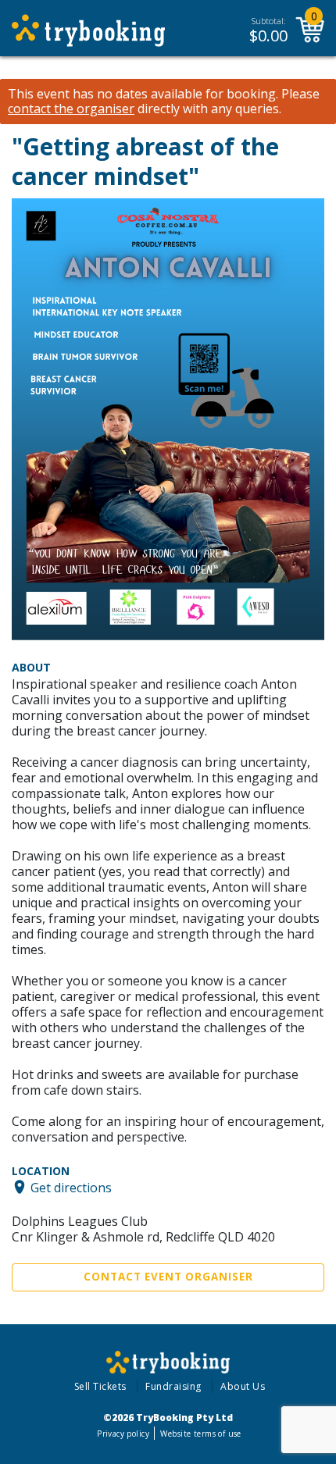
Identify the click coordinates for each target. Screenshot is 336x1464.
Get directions (71, 1186)
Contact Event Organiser (168, 1277)
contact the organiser (71, 109)
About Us (242, 1386)
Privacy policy (123, 1433)
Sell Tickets (100, 1386)
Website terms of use (200, 1433)
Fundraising (173, 1386)
